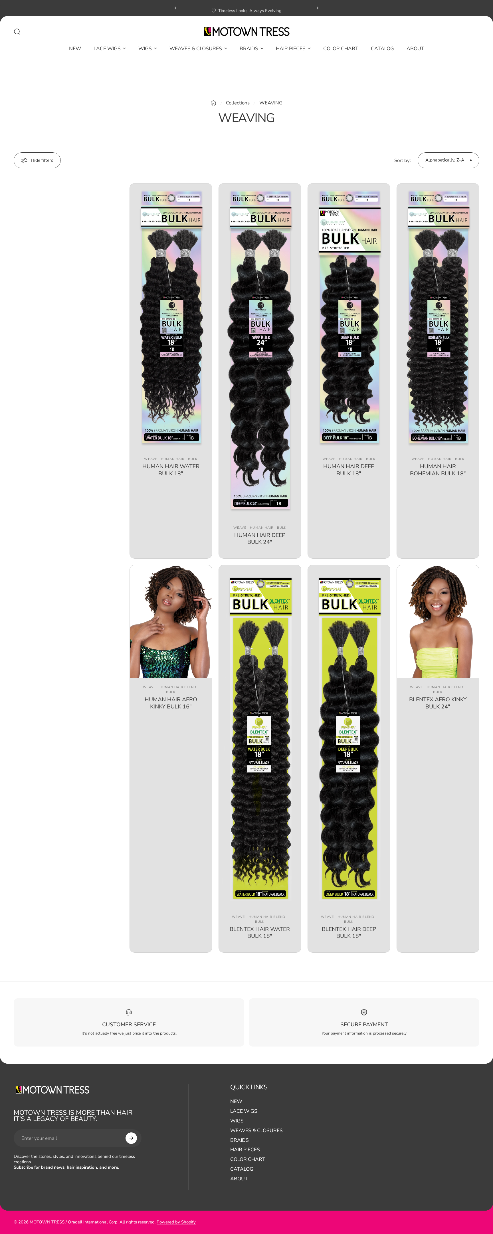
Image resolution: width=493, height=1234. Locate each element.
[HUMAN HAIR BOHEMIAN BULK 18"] (438, 316)
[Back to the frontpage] (213, 103)
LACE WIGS (243, 1111)
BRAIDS (239, 1140)
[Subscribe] (131, 1138)
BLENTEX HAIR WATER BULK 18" (260, 932)
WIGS (237, 1121)
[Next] (316, 8)
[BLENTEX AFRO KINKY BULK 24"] (438, 621)
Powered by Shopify (176, 1222)
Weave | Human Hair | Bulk (170, 459)
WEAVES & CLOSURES (256, 1131)
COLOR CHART (247, 1159)
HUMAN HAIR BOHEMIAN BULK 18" (438, 470)
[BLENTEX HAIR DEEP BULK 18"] (349, 736)
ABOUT (239, 1179)
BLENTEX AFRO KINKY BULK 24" (438, 703)
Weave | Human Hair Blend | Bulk (171, 689)
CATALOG (241, 1169)
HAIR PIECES (245, 1150)
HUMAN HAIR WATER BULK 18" (170, 470)
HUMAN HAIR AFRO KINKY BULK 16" (171, 703)
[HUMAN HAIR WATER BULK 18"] (171, 316)
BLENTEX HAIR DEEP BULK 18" (349, 932)
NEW (236, 1101)
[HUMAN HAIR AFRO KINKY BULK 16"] (171, 621)
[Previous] (176, 8)
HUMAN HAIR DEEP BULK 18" (348, 470)
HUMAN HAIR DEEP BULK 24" (259, 538)
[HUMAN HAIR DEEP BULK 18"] (349, 316)
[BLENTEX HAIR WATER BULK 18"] (260, 736)
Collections (238, 103)
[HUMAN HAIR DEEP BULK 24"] (260, 350)
